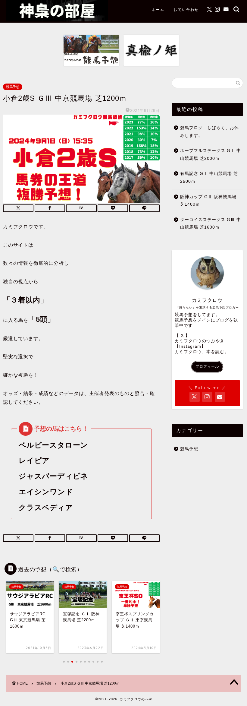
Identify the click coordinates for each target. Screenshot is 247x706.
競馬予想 (12, 87)
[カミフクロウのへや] (57, 20)
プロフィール (207, 366)
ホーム (158, 9)
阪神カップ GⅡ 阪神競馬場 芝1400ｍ (208, 201)
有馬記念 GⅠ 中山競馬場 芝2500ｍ (209, 177)
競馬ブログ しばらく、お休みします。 (209, 131)
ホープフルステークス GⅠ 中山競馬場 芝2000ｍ (210, 154)
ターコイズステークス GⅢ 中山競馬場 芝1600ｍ (210, 223)
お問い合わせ (186, 9)
